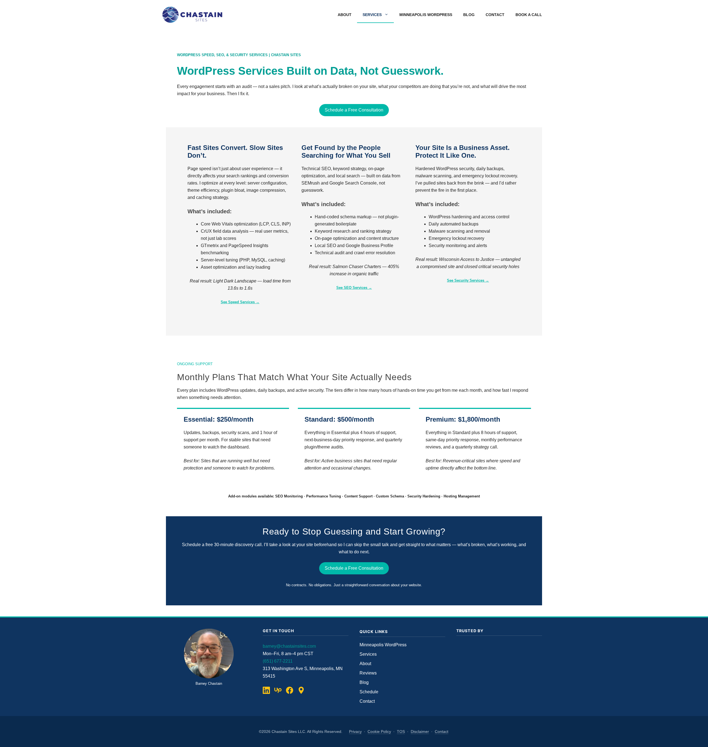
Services (372, 14)
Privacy (355, 731)
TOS (401, 731)
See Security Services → (468, 280)
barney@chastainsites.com (289, 646)
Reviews (368, 673)
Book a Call (529, 14)
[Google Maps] (301, 690)
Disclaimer (420, 731)
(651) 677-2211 (278, 661)
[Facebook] (289, 690)
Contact (495, 14)
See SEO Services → (354, 288)
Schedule (369, 691)
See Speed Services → (240, 302)
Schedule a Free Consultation (354, 110)
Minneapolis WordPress (425, 14)
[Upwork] (278, 690)
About (345, 14)
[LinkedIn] (266, 690)
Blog (469, 14)
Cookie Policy (379, 731)
